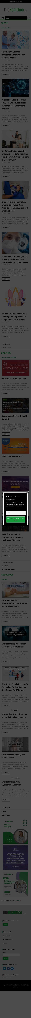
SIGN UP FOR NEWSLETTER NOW (15, 519)
